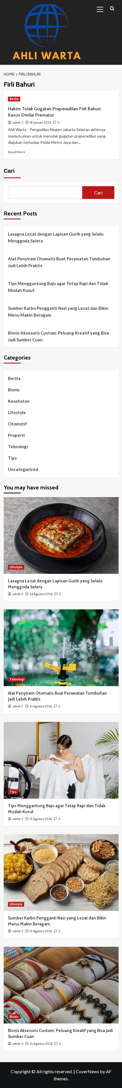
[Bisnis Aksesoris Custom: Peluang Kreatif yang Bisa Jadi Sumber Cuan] (61, 985)
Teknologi (18, 446)
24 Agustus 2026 (41, 594)
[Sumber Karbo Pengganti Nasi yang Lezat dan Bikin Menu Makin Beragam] (61, 872)
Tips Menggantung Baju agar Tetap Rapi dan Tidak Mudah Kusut (58, 287)
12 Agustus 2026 (41, 931)
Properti (16, 435)
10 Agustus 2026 (41, 1044)
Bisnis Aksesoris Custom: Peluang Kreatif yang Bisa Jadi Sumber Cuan (58, 336)
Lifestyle (17, 412)
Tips (12, 457)
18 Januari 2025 (40, 122)
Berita (14, 99)
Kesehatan (19, 401)
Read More (16, 152)
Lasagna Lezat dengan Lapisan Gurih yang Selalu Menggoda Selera (56, 237)
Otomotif (17, 423)
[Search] (112, 9)
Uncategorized (23, 469)
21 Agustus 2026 (41, 706)
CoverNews (87, 1071)
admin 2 (17, 122)
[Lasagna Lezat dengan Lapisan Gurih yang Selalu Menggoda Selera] (61, 535)
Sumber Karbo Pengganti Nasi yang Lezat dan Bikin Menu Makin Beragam (58, 311)
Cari (9, 171)
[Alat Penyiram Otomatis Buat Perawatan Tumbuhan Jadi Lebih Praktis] (61, 647)
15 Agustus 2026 (41, 819)
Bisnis (14, 389)
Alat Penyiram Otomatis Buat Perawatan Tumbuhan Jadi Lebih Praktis (59, 262)
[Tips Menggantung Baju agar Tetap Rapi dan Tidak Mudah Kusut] (61, 760)
